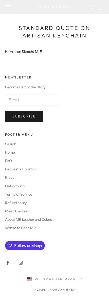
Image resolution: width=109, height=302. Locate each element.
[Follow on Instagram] (20, 262)
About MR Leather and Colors (28, 219)
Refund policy (16, 202)
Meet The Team (18, 211)
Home (10, 152)
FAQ (8, 160)
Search (10, 144)
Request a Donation (21, 169)
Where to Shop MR (20, 228)
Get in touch (15, 186)
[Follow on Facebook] (7, 262)
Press (9, 177)
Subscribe (24, 116)
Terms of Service (18, 194)
